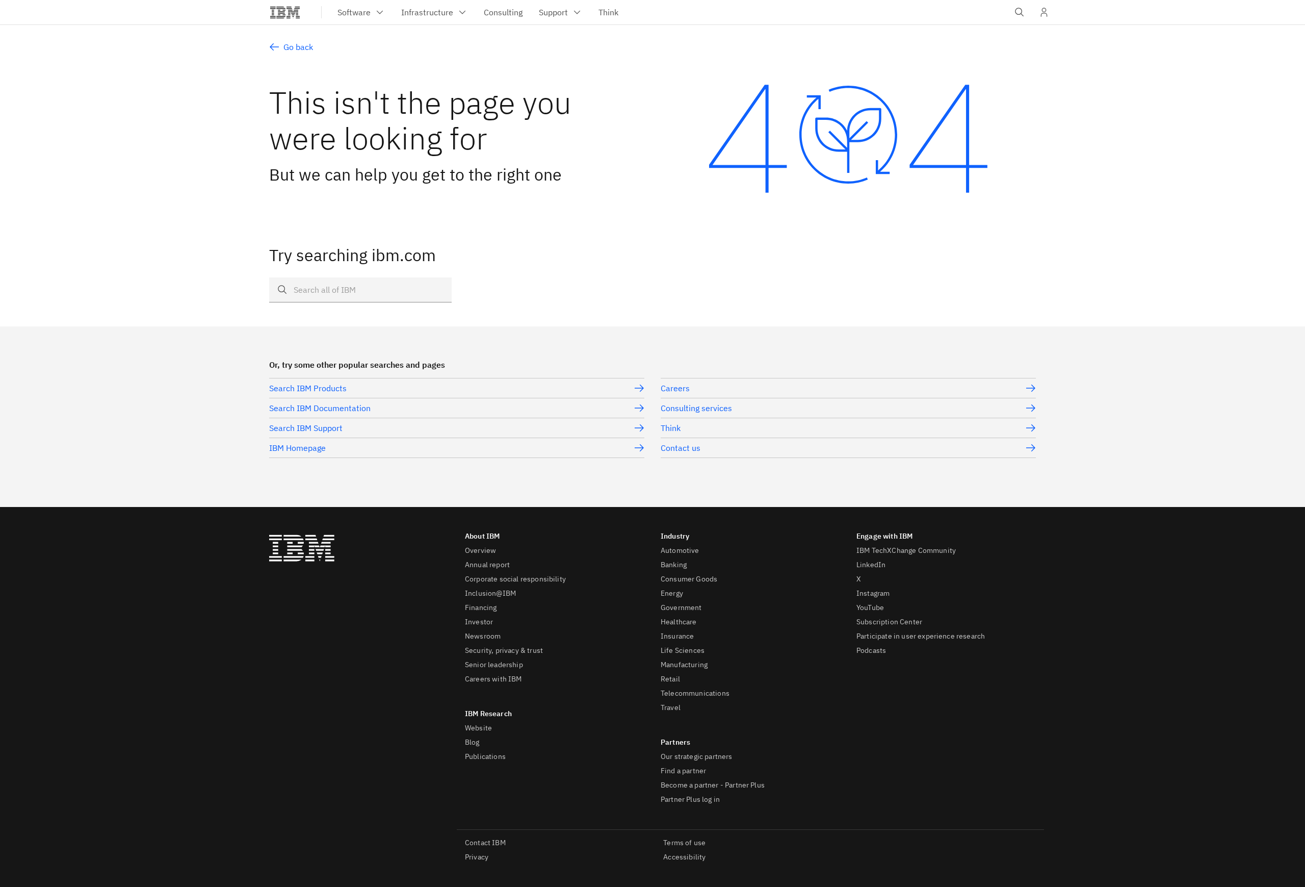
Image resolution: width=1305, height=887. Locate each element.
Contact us (680, 448)
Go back (298, 47)
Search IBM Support (306, 428)
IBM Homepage (297, 448)
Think (671, 428)
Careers (675, 388)
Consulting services (696, 408)
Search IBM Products (308, 388)
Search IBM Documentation (320, 408)
